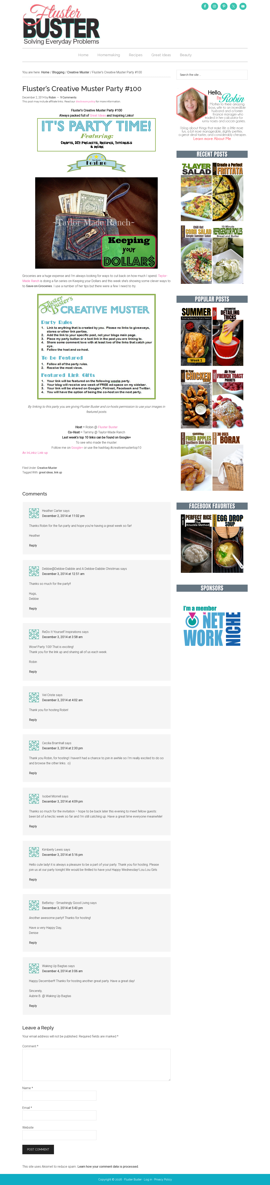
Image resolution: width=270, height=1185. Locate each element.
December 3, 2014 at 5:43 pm (62, 908)
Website (28, 1127)
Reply (33, 545)
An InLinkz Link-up (35, 453)
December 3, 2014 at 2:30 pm (62, 748)
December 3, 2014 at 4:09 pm (62, 801)
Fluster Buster (61, 24)
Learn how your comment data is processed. (108, 1166)
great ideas (46, 472)
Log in (148, 1179)
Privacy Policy (163, 1179)
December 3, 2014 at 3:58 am (62, 637)
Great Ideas (98, 115)
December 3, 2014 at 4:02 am (62, 700)
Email (27, 1108)
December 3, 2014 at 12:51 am (63, 574)
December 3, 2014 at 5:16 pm (62, 855)
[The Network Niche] (212, 654)
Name (27, 1088)
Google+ (77, 448)
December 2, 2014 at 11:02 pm (63, 516)
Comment (30, 1046)
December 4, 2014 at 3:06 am (62, 971)
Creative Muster (47, 467)
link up (58, 472)
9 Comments (68, 97)
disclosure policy (85, 101)
